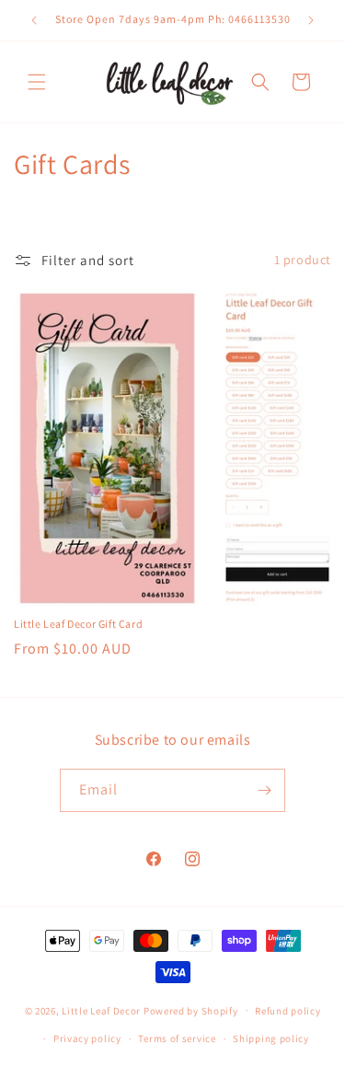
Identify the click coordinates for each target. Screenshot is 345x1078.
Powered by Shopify (191, 1009)
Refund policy (287, 1010)
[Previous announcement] (34, 20)
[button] (37, 82)
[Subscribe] (264, 790)
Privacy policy (87, 1038)
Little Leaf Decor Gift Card (78, 624)
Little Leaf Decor (101, 1009)
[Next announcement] (311, 20)
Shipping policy (271, 1038)
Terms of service (176, 1038)
